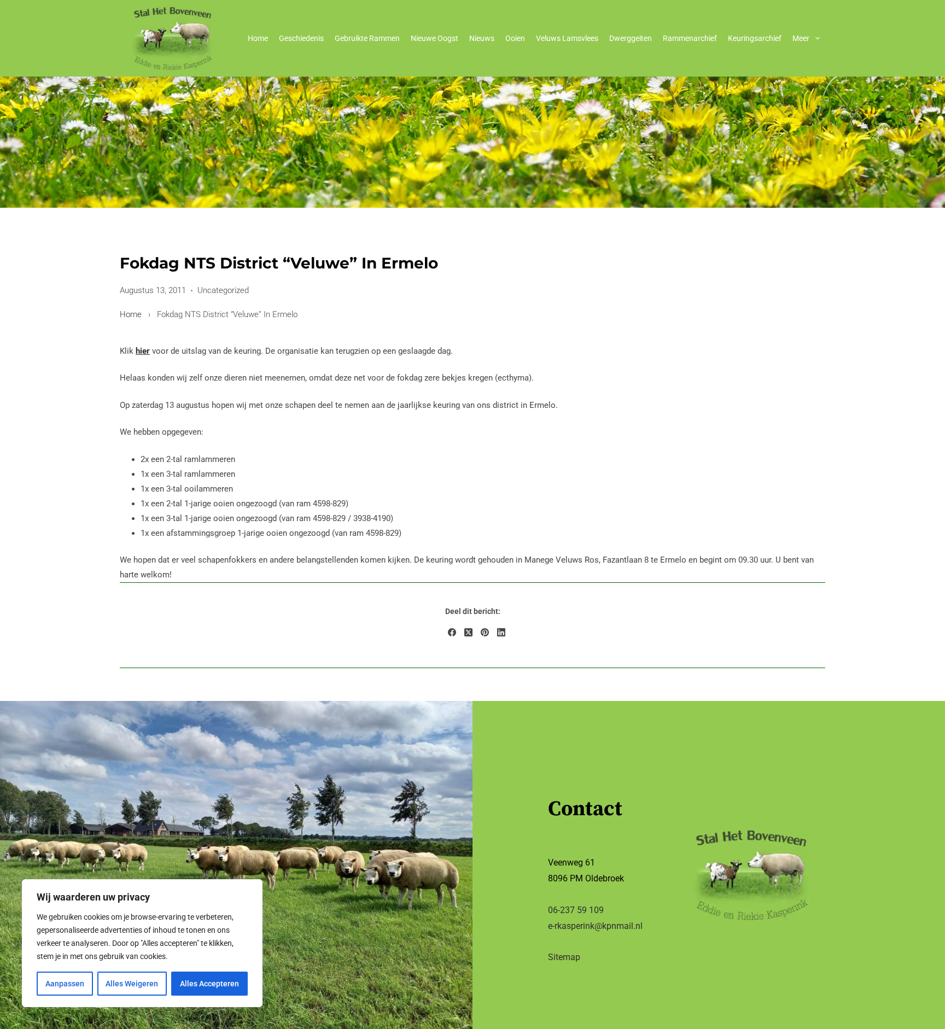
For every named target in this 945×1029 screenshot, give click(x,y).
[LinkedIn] (501, 632)
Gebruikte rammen (367, 38)
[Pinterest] (485, 632)
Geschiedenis (301, 38)
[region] (142, 943)
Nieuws (481, 38)
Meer (800, 38)
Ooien (515, 38)
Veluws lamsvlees (567, 38)
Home (258, 38)
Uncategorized (223, 290)
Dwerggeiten (630, 38)
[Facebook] (452, 632)
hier (143, 351)
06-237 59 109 (576, 910)
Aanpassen (64, 983)
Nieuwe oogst (434, 38)
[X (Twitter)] (468, 632)
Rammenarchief (690, 38)
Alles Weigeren (132, 983)
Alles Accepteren (209, 983)
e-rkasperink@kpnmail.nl (595, 926)
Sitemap (564, 957)
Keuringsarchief (754, 38)
